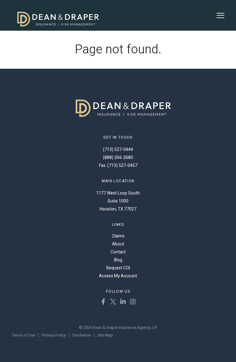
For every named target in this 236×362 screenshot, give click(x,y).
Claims (118, 236)
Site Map (105, 335)
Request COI (118, 268)
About (118, 244)
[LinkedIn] (123, 302)
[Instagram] (133, 302)
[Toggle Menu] (220, 15)
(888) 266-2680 (118, 157)
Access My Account (118, 276)
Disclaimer (82, 335)
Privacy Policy (54, 335)
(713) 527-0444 (118, 149)
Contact (118, 252)
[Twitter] (113, 302)
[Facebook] (103, 302)
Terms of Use (23, 335)
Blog (118, 260)
